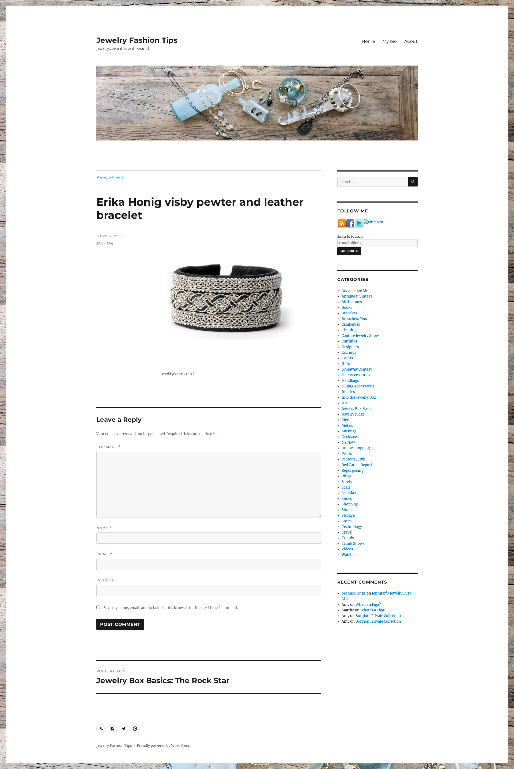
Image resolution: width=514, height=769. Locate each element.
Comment (108, 447)
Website (105, 580)
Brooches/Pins (354, 319)
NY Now (348, 442)
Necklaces (350, 437)
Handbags (350, 380)
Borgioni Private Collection (378, 616)
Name (104, 528)
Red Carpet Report (357, 465)
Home (368, 41)
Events (347, 358)
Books (347, 307)
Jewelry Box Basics (357, 408)
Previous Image (110, 177)
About (411, 41)
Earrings (349, 352)
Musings (349, 431)
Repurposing (353, 470)
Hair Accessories (356, 375)
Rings (347, 476)
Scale (346, 487)
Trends (348, 538)
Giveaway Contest (357, 369)
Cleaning (349, 330)
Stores (347, 521)
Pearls (347, 453)
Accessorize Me (355, 290)
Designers (350, 347)
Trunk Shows (353, 543)
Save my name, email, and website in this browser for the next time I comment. (171, 608)
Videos (347, 549)
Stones (347, 510)
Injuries (348, 392)
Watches (349, 555)
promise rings (354, 593)
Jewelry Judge (353, 414)
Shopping (350, 504)
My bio (390, 41)
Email (104, 554)
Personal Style (354, 459)
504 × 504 (104, 243)
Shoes (347, 498)
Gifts (346, 363)
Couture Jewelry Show (360, 335)
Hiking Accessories (358, 386)
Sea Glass (350, 493)
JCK (344, 403)
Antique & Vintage (357, 296)
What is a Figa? (368, 604)
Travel (347, 532)
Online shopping (356, 448)
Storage (348, 515)
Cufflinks (349, 341)
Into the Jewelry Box (359, 397)
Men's (347, 420)
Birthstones (352, 302)
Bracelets (349, 313)
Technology (352, 526)
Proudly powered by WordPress (163, 745)
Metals (347, 425)
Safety (347, 481)
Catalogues (351, 324)
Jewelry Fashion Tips (136, 40)
